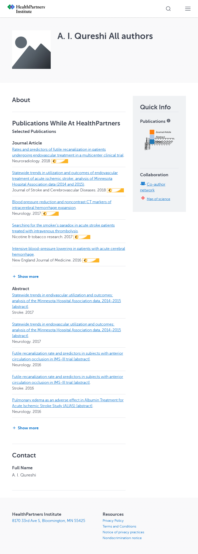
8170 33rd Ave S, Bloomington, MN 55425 (48, 521)
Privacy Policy (113, 520)
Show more (28, 276)
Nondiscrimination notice (122, 538)
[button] (168, 9)
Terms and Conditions (119, 526)
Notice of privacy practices (123, 532)
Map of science (158, 199)
